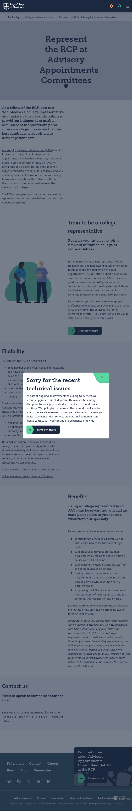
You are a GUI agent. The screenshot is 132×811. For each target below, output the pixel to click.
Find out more (46, 429)
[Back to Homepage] (33, 6)
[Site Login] (111, 6)
